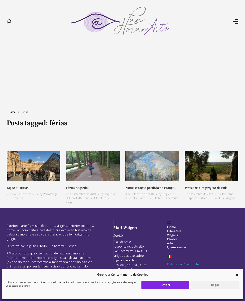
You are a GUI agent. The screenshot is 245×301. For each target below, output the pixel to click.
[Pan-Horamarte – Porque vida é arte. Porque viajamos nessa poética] (122, 21)
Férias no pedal (77, 188)
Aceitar (165, 285)
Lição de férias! (18, 188)
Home (12, 111)
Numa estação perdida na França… (151, 188)
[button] (237, 274)
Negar (215, 285)
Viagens (70, 202)
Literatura (18, 198)
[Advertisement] (122, 72)
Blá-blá (158, 198)
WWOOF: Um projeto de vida (206, 188)
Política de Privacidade (183, 264)
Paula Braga (50, 194)
